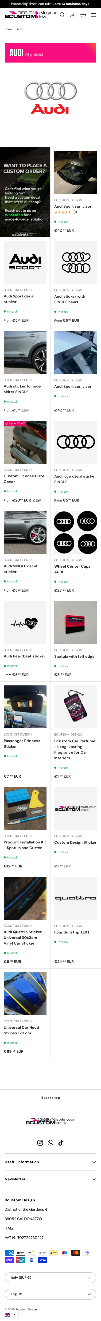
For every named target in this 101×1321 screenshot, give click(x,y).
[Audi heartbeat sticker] (25, 622)
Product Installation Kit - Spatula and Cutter (25, 845)
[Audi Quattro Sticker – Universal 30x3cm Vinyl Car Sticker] (25, 898)
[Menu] (93, 15)
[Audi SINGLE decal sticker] (25, 532)
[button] (83, 15)
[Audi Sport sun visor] (75, 172)
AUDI (20, 29)
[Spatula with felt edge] (75, 622)
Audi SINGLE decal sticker (20, 569)
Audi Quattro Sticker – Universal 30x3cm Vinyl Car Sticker (24, 937)
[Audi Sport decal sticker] (25, 262)
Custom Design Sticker (75, 842)
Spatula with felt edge (74, 656)
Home (8, 29)
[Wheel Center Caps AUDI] (75, 532)
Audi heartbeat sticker (24, 656)
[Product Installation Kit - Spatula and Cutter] (25, 808)
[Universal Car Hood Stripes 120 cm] (25, 993)
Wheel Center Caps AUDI (72, 569)
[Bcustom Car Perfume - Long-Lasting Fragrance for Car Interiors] (75, 706)
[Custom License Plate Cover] (25, 442)
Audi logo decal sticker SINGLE (75, 479)
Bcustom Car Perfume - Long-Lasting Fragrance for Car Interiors (74, 749)
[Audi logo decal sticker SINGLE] (75, 442)
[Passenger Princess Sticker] (25, 706)
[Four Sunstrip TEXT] (75, 898)
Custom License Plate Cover (24, 479)
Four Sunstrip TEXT (72, 932)
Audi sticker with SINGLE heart (69, 299)
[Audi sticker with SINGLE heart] (75, 262)
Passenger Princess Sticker (22, 743)
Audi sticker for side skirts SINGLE (22, 389)
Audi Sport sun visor (73, 206)
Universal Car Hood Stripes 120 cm (21, 1030)
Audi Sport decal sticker (19, 299)
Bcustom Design (26, 1309)
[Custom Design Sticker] (75, 808)
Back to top (50, 1098)
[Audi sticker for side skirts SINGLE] (25, 352)
